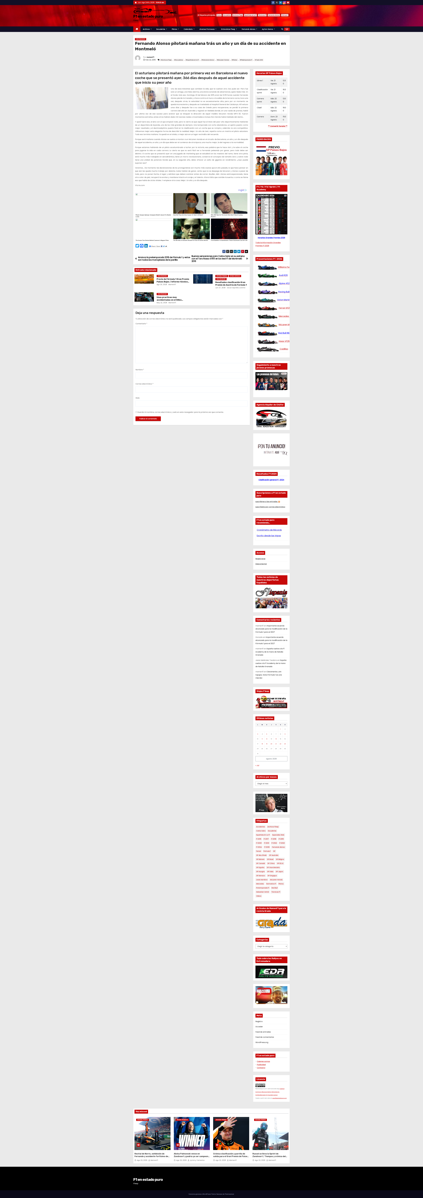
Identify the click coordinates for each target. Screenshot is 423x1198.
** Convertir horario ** (277, 126)
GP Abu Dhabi (261, 855)
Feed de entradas (263, 1032)
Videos (258, 896)
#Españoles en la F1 (192, 60)
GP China (271, 863)
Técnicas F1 (262, 15)
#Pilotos (234, 60)
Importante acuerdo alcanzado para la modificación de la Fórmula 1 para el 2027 (271, 628)
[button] (282, 29)
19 (266, 744)
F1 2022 (274, 843)
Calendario (188, 29)
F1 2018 (273, 839)
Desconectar (261, 564)
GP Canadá (260, 863)
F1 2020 (259, 843)
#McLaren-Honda (223, 60)
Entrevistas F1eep (228, 29)
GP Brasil (270, 859)
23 (285, 744)
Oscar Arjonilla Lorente (235, 288)
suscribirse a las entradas (266, 501)
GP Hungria (260, 871)
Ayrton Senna (268, 29)
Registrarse (260, 558)
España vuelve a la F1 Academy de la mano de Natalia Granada (270, 651)
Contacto (261, 1067)
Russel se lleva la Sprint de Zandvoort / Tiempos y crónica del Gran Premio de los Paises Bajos (269, 1156)
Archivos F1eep (237, 15)
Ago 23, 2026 (142, 1160)
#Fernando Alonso (207, 60)
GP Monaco (260, 876)
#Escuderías (178, 60)
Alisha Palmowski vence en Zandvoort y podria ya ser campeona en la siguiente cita (191, 1156)
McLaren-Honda (276, 880)
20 (271, 744)
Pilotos (219, 15)
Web (137, 398)
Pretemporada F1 (262, 888)
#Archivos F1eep (166, 60)
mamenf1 (150, 57)
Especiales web (278, 835)
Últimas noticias (235, 276)
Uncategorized (140, 39)
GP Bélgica (280, 859)
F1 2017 (266, 839)
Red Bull (274, 888)
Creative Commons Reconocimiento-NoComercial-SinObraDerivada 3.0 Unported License (269, 1092)
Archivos (146, 29)
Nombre (139, 369)
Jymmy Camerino (197, 1160)
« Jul (257, 765)
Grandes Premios (221, 276)
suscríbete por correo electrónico (270, 507)
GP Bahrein (260, 859)
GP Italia (270, 871)
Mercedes (260, 884)
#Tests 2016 (259, 60)
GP (274, 851)
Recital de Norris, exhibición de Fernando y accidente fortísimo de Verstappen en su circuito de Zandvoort (151, 1158)
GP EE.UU (280, 863)
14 (276, 739)
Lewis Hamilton (262, 880)
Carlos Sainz (260, 831)
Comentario (141, 323)
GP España (260, 867)
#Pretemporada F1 (246, 60)
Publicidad (261, 1064)
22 (280, 744)
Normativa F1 (271, 884)
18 (262, 744)
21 (276, 744)
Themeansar (229, 1194)
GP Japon (279, 871)
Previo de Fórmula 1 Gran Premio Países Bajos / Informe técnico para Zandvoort (173, 282)
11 (262, 739)
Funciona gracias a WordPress (200, 1194)
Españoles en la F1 (250, 15)
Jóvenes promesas (182, 1120)
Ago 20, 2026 (162, 284)
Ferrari (258, 851)
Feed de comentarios (264, 1037)
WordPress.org (261, 1042)
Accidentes (260, 827)
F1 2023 (282, 843)
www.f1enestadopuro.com (279, 1098)
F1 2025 (267, 847)
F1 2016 (258, 839)
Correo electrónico (144, 384)
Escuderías (227, 15)
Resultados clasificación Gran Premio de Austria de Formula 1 (231, 283)
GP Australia (273, 855)
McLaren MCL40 (287, 324)
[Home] (136, 29)
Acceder (259, 1026)
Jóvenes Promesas (207, 29)
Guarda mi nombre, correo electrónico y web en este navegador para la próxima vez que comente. (180, 412)
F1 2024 (259, 847)
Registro (259, 1021)
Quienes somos (263, 1061)
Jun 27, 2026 (220, 288)
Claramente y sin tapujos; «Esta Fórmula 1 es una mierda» (268, 674)
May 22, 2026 (162, 303)
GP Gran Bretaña (273, 867)
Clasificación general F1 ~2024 (271, 479)
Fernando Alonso (274, 15)
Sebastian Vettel (262, 892)
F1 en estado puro (148, 16)
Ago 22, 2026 (221, 1160)
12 (266, 739)
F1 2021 (266, 843)
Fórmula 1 (285, 15)
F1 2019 (281, 839)
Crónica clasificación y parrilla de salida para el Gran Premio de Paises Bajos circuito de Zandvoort (230, 1156)
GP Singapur (272, 876)
